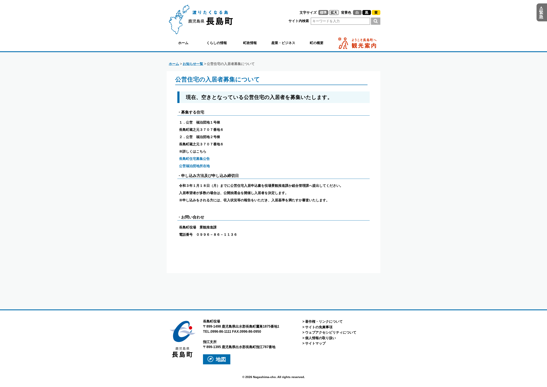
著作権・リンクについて (324, 321)
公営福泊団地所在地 (194, 166)
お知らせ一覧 (193, 64)
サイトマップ (315, 343)
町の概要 (316, 43)
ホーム (183, 43)
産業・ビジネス (283, 43)
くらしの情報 (216, 43)
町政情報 (250, 43)
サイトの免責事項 (318, 327)
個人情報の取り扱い (320, 338)
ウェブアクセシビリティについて (330, 332)
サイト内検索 (299, 21)
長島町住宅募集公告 (194, 158)
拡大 (334, 12)
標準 (323, 12)
